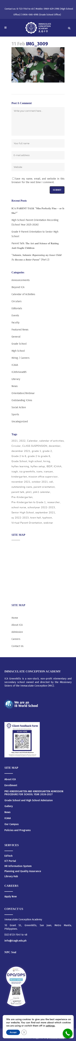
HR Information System (18, 866)
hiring (46, 461)
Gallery (8, 806)
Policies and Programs (17, 830)
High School (18, 350)
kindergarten (19, 476)
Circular (16, 446)
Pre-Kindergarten (22, 497)
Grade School (19, 343)
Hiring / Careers (20, 357)
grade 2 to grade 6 (39, 456)
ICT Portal (10, 861)
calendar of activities (51, 440)
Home (14, 617)
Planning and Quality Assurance (22, 871)
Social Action (18, 407)
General (16, 336)
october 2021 (40, 481)
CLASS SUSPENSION (34, 446)
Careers (15, 593)
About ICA (17, 545)
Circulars (16, 301)
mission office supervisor (43, 476)
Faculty (15, 322)
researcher (53, 502)
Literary (15, 379)
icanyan (48, 471)
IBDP (49, 466)
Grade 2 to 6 (18, 456)
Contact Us (17, 646)
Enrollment (10, 785)
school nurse (18, 507)
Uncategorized (19, 421)
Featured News (19, 329)
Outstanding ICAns (21, 400)
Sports (15, 414)
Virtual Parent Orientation (26, 522)
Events (15, 315)
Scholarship (18, 579)
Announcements (20, 280)
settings (50, 1025)
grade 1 (36, 451)
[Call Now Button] (67, 1033)
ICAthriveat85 (19, 372)
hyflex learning (20, 466)
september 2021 (45, 512)
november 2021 (20, 481)
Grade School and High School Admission (28, 800)
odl (51, 481)
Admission (17, 559)
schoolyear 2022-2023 (41, 507)
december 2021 (20, 451)
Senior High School (22, 512)
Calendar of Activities (23, 294)
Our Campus (11, 824)
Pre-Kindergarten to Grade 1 (28, 502)
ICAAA (14, 364)
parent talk (17, 492)
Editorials (16, 308)
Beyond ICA (17, 287)
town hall (35, 517)
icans (39, 471)
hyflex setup (38, 466)
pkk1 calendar (41, 492)
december (55, 446)
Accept (13, 1032)
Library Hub (11, 876)
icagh (14, 471)
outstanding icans (21, 487)
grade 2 (47, 451)
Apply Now (10, 896)
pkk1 (29, 492)
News (14, 386)
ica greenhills (27, 471)
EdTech (8, 855)
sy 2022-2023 (20, 517)
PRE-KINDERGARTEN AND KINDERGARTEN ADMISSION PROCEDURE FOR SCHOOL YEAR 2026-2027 (33, 793)
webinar (48, 522)
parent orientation (44, 487)
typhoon (47, 517)
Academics (17, 552)
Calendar (32, 440)
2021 (14, 440)
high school (35, 461)
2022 (22, 440)
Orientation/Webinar (23, 393)
